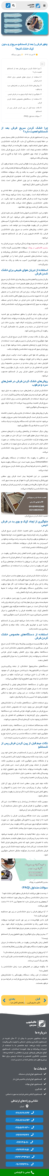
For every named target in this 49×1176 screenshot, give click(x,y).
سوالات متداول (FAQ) (32, 116)
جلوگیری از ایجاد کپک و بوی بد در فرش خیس (24, 94)
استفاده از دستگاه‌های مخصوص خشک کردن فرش (24, 100)
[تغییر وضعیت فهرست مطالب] (41, 64)
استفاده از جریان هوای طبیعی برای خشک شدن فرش (24, 78)
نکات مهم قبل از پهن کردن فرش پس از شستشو (24, 109)
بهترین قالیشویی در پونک (38, 248)
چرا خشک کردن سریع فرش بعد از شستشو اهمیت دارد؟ (24, 70)
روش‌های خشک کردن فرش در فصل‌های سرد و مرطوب (24, 87)
